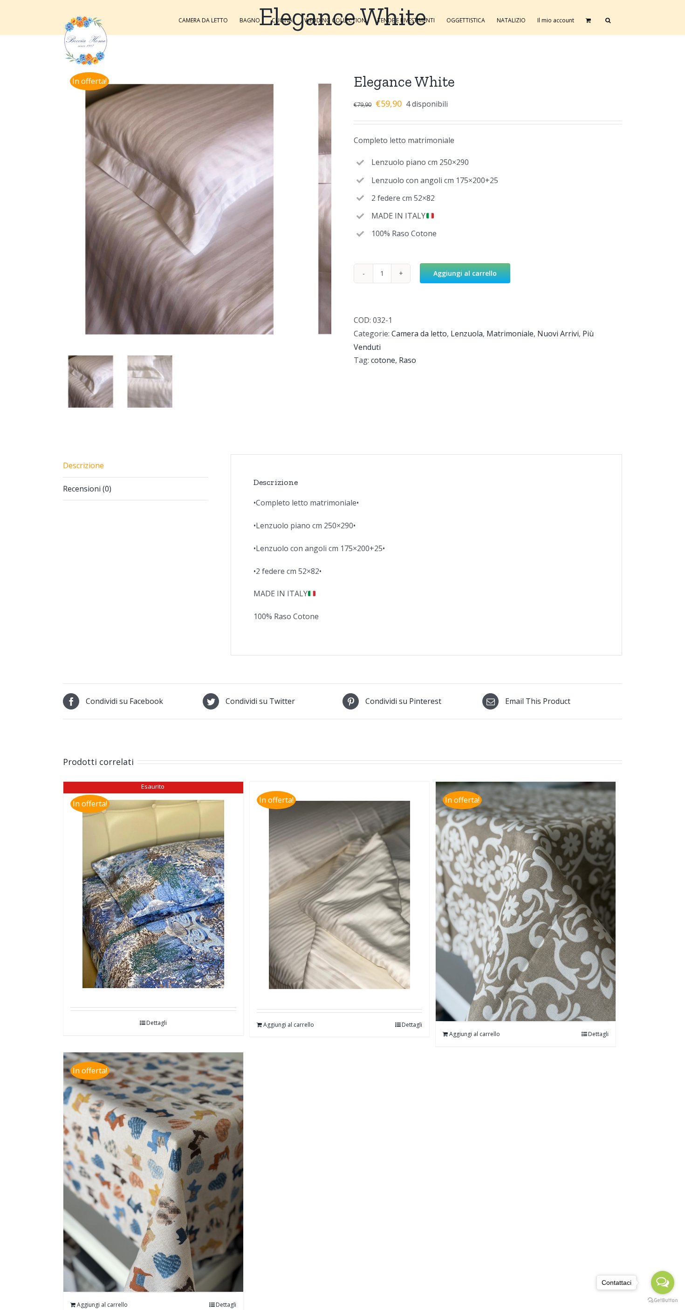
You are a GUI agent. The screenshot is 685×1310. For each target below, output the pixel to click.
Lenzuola (467, 333)
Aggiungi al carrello (465, 273)
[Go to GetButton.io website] (663, 1300)
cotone (383, 360)
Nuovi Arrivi (558, 333)
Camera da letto (419, 333)
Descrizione (83, 465)
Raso (407, 360)
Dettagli (156, 1023)
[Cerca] (607, 19)
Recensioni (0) (87, 489)
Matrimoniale (510, 333)
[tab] (135, 466)
